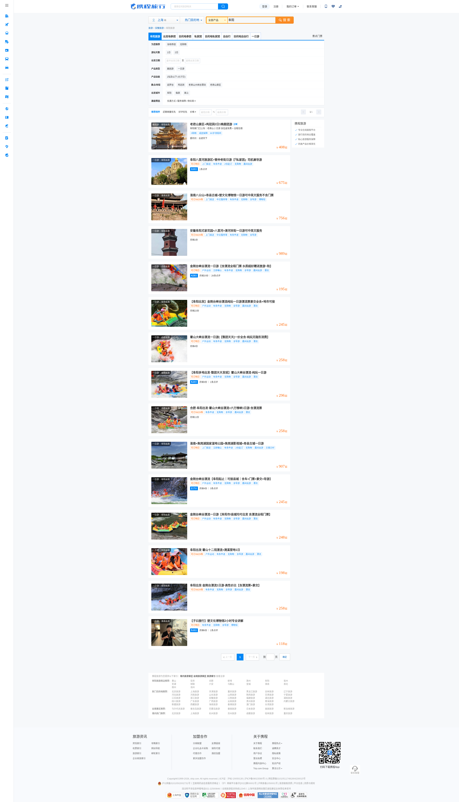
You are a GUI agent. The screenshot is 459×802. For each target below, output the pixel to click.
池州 (192, 687)
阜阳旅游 (155, 36)
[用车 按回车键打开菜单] (7, 67)
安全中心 (276, 758)
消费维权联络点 (284, 795)
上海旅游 (194, 691)
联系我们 (257, 748)
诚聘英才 (276, 748)
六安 (211, 684)
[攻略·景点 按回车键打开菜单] (7, 88)
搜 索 (286, 20)
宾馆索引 (137, 743)
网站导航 (155, 748)
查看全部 (220, 676)
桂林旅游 (269, 713)
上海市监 (176, 795)
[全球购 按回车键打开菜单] (7, 108)
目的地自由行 (241, 36)
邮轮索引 (155, 753)
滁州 (248, 681)
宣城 (248, 684)
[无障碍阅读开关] (333, 6)
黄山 (174, 681)
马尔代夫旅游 (178, 709)
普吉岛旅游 (195, 709)
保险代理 (216, 748)
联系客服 (312, 6)
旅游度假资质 (285, 783)
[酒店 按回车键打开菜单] (7, 16)
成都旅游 (250, 713)
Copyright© (172, 778)
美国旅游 (269, 709)
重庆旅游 (232, 691)
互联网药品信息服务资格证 (205, 783)
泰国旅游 (232, 709)
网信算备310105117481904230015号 (287, 778)
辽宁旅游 (288, 691)
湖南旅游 (288, 698)
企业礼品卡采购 (200, 748)
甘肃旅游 (269, 695)
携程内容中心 (259, 763)
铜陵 (192, 684)
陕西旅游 (250, 695)
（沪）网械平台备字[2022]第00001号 (239, 783)
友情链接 (216, 743)
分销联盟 (197, 743)
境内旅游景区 (186, 676)
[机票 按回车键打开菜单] (7, 24)
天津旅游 (213, 691)
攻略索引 (155, 743)
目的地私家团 (212, 36)
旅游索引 (211, 676)
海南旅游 (213, 704)
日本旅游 (250, 709)
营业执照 (257, 758)
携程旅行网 (148, 6)
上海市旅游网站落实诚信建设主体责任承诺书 (269, 788)
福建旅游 (250, 698)
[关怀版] (340, 6)
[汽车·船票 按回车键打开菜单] (7, 59)
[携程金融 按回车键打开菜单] (7, 126)
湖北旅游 (269, 698)
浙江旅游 (194, 698)
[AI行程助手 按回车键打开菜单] (7, 79)
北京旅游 (176, 691)
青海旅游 (269, 701)
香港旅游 (232, 704)
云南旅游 (232, 701)
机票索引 (137, 748)
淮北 (286, 684)
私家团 (198, 36)
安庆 (192, 681)
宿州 (174, 687)
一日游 (255, 36)
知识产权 (276, 763)
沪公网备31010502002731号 (176, 783)
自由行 (227, 36)
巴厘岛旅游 (214, 709)
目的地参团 (185, 36)
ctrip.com (194, 778)
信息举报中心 (209, 795)
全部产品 (213, 20)
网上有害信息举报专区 (267, 795)
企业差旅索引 (139, 758)
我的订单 (292, 6)
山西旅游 (232, 695)
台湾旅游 (269, 704)
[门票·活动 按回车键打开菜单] (7, 50)
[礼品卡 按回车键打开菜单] (7, 117)
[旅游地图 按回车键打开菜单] (7, 96)
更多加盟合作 (199, 758)
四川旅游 (176, 701)
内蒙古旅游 (289, 701)
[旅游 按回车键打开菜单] (7, 42)
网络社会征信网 (194, 795)
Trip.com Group (260, 768)
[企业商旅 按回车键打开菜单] (7, 138)
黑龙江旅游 (251, 691)
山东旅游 (213, 695)
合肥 (211, 681)
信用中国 (246, 795)
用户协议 (257, 753)
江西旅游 (232, 698)
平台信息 (298, 783)
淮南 (267, 684)
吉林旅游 (269, 691)
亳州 (286, 681)
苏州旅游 (232, 713)
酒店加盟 (216, 753)
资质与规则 (309, 783)
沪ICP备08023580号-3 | (256, 778)
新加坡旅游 (289, 709)
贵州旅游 (250, 701)
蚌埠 (230, 681)
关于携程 (257, 743)
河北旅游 (176, 695)
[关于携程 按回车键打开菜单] (7, 155)
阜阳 (267, 681)
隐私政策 (276, 753)
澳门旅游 (250, 704)
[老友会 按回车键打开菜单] (7, 146)
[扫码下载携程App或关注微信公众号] (326, 6)
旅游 (150, 28)
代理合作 (197, 753)
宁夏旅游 (288, 695)
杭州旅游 (213, 713)
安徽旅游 (159, 28)
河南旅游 (194, 695)
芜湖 (174, 684)
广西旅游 (213, 701)
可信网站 (228, 795)
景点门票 (317, 36)
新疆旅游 (176, 704)
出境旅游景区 (199, 676)
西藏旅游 (194, 704)
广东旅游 (194, 701)
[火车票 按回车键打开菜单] (7, 33)
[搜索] (223, 6)
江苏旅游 (176, 698)
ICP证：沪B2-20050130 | (232, 778)
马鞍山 (231, 684)
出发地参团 (169, 36)
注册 (275, 6)
